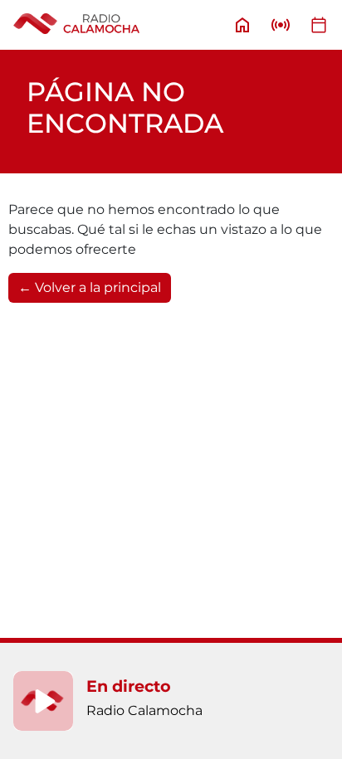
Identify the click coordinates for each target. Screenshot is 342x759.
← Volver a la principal (89, 287)
